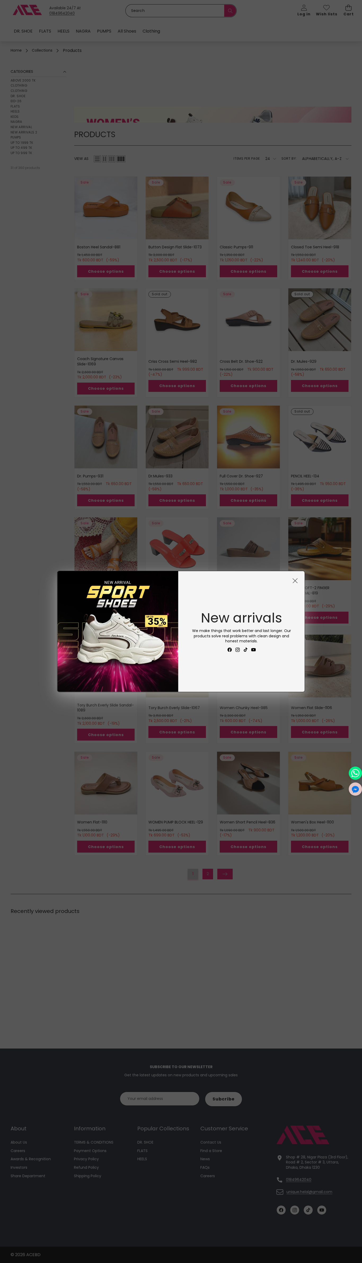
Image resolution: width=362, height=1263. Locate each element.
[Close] (295, 580)
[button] (355, 789)
